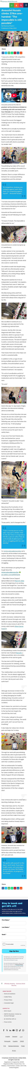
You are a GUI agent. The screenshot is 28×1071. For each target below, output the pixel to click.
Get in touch (7, 1011)
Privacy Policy (8, 1000)
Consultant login (9, 1003)
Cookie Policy (8, 997)
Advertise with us (11, 1019)
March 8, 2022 (19, 581)
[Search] (21, 5)
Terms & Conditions (9, 993)
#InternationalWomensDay (12, 551)
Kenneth (19, 653)
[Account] (16, 5)
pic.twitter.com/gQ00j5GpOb (10, 575)
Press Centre (8, 1022)
